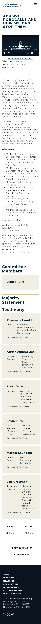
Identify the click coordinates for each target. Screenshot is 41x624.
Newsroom (9, 578)
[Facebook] (4, 614)
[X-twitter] (8, 614)
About (7, 574)
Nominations (11, 587)
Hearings (8, 581)
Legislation (10, 584)
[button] (11, 526)
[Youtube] (12, 614)
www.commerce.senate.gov (16, 252)
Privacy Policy (12, 594)
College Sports (13, 590)
